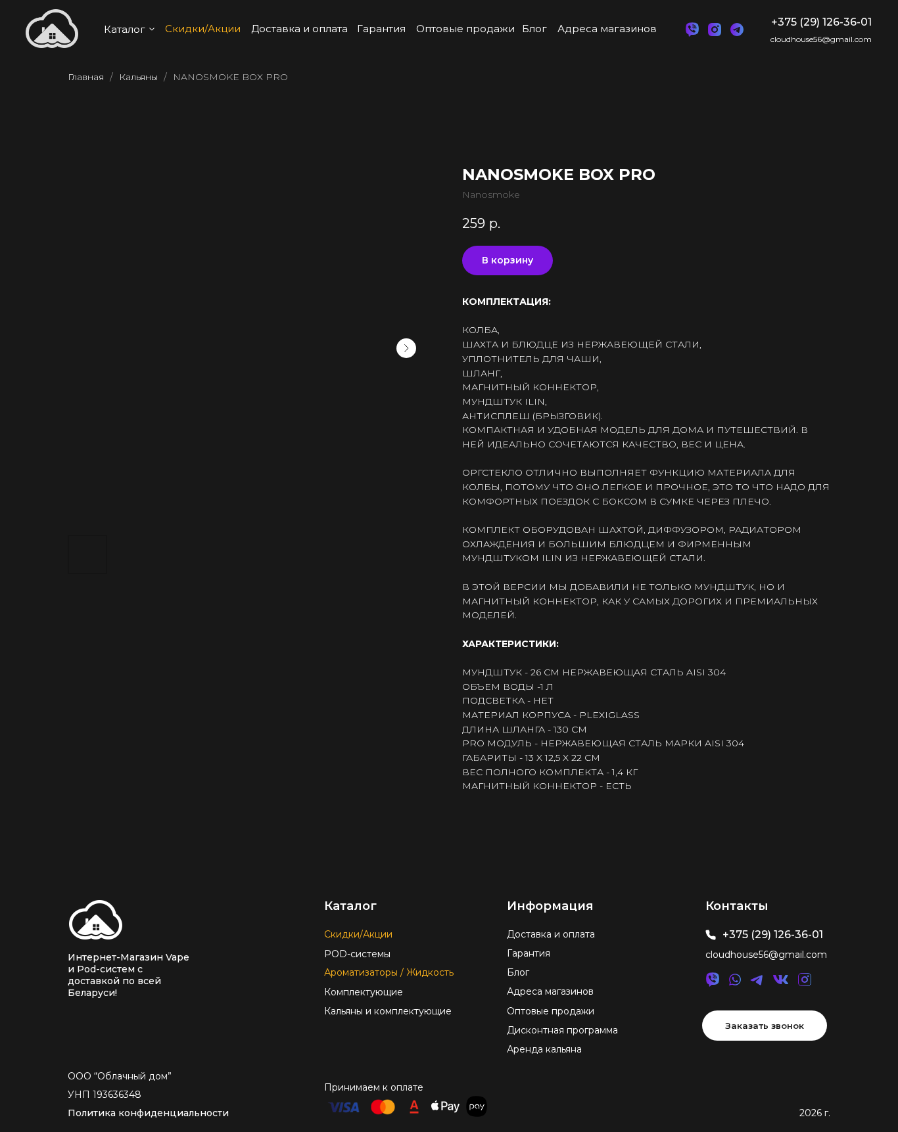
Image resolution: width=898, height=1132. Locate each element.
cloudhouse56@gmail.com (821, 39)
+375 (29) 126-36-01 (821, 22)
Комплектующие (363, 992)
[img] (96, 920)
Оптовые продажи (550, 1011)
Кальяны (138, 77)
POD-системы (357, 954)
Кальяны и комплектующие (388, 1011)
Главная (86, 77)
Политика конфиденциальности (148, 1113)
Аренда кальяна (544, 1049)
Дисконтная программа (562, 1030)
